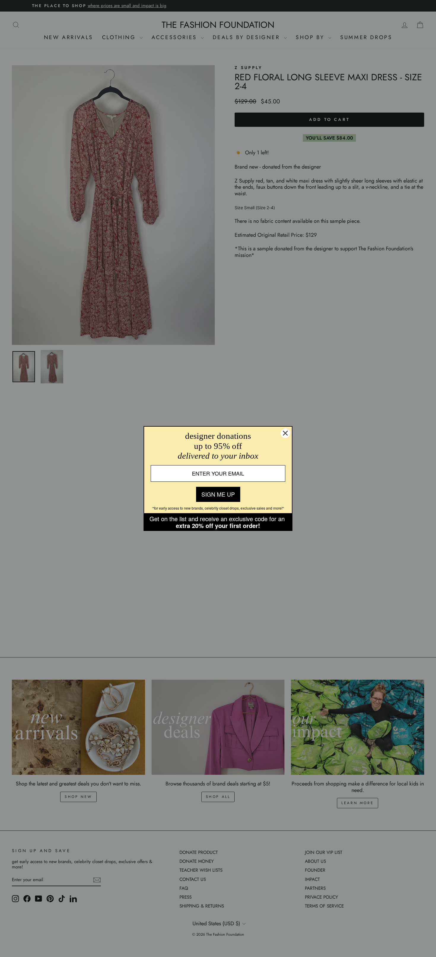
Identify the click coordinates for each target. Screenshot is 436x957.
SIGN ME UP (218, 494)
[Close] (285, 433)
